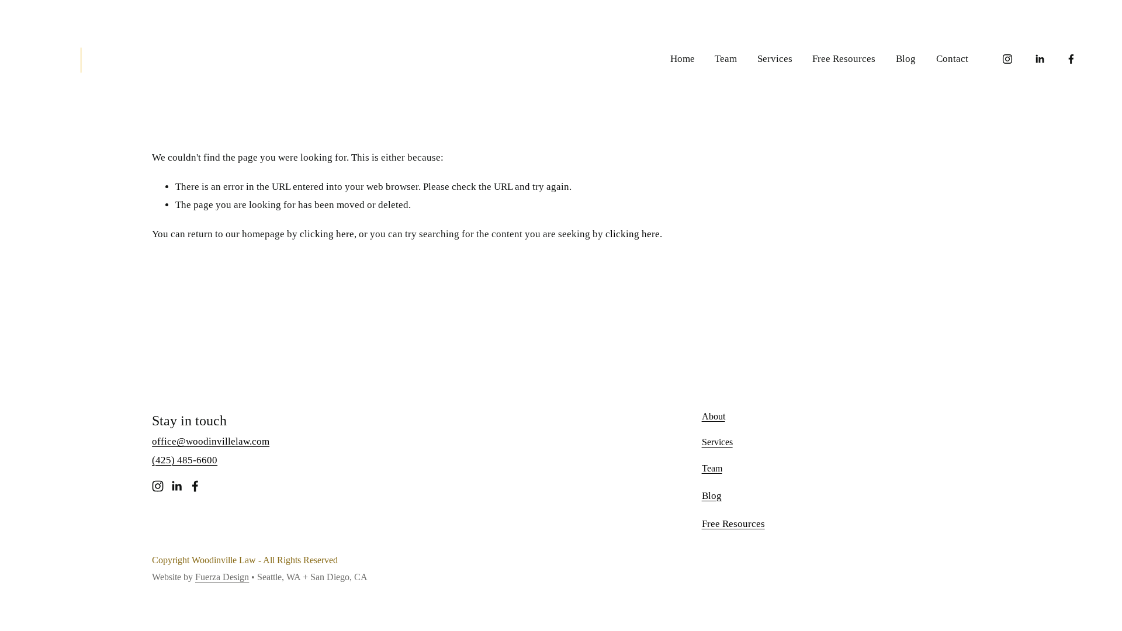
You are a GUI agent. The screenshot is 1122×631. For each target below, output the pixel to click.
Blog (906, 58)
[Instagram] (1007, 59)
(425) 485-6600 (184, 460)
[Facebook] (1071, 59)
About (713, 416)
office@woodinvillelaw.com (210, 441)
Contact (952, 58)
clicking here (327, 234)
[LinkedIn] (1039, 59)
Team (726, 58)
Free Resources (843, 58)
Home (682, 58)
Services (774, 58)
